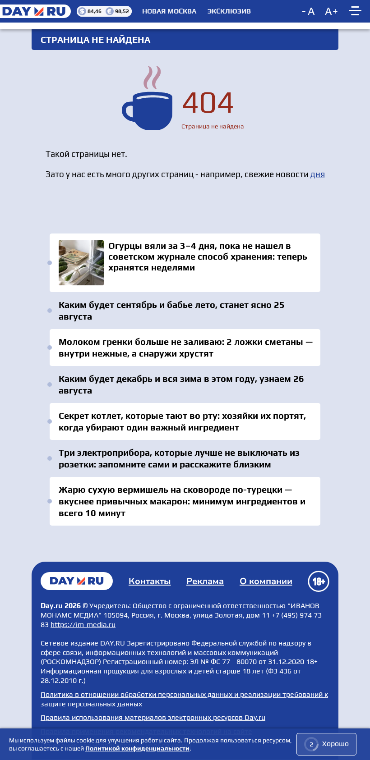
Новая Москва (169, 11)
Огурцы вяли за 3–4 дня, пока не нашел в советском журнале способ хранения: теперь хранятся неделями (185, 262)
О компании (266, 581)
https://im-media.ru (83, 624)
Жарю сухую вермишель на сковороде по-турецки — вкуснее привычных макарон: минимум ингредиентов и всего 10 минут (182, 501)
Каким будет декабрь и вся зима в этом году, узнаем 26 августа (181, 384)
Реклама (205, 581)
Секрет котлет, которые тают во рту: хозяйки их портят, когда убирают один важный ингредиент (182, 421)
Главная (77, 581)
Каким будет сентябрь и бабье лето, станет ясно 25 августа (172, 310)
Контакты (150, 581)
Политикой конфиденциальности (137, 748)
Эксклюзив (229, 11)
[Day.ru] (38, 11)
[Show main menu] (356, 11)
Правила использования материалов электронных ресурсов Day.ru (153, 717)
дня (317, 174)
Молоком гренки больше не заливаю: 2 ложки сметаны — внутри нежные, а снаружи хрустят (186, 347)
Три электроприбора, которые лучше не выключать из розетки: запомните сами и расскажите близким (179, 458)
